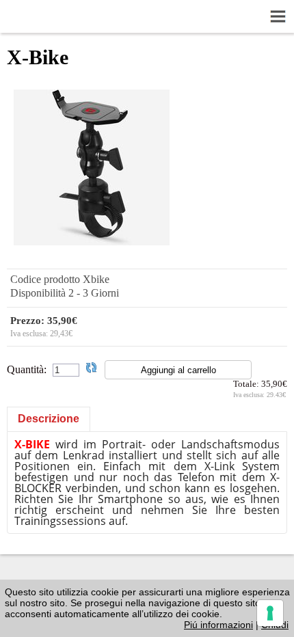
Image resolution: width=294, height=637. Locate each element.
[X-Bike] (92, 241)
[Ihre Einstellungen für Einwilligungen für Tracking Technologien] (270, 613)
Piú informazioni (218, 624)
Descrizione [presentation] (48, 418)
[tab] (48, 419)
